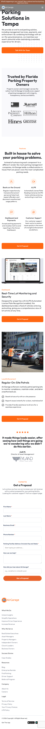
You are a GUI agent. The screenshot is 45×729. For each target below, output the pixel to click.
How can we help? (9, 553)
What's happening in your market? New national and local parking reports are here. (22, 2)
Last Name (7, 516)
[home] (7, 7)
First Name (7, 507)
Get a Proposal (22, 578)
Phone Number (9, 534)
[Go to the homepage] (10, 600)
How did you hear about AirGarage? (16, 567)
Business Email (9, 525)
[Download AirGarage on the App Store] (31, 722)
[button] (41, 7)
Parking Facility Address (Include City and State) (21, 544)
